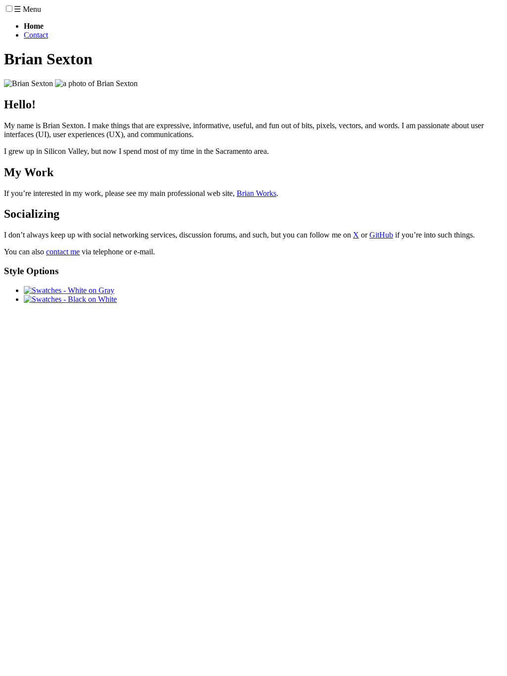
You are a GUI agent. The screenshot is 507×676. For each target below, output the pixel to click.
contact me (63, 251)
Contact (36, 35)
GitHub (381, 235)
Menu (27, 9)
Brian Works (256, 193)
